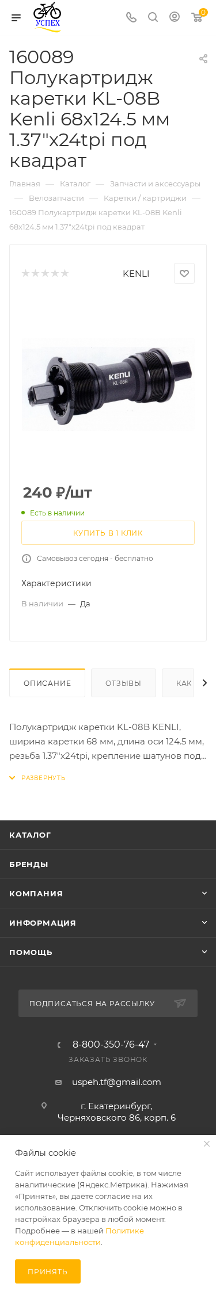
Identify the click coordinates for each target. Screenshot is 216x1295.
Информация (43, 922)
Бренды (28, 864)
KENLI (136, 273)
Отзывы (123, 683)
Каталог (30, 834)
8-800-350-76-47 (111, 1044)
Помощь (30, 952)
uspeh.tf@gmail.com (116, 1081)
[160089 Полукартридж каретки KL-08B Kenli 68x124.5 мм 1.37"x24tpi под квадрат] (108, 384)
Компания (36, 893)
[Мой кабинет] (174, 18)
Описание (47, 683)
